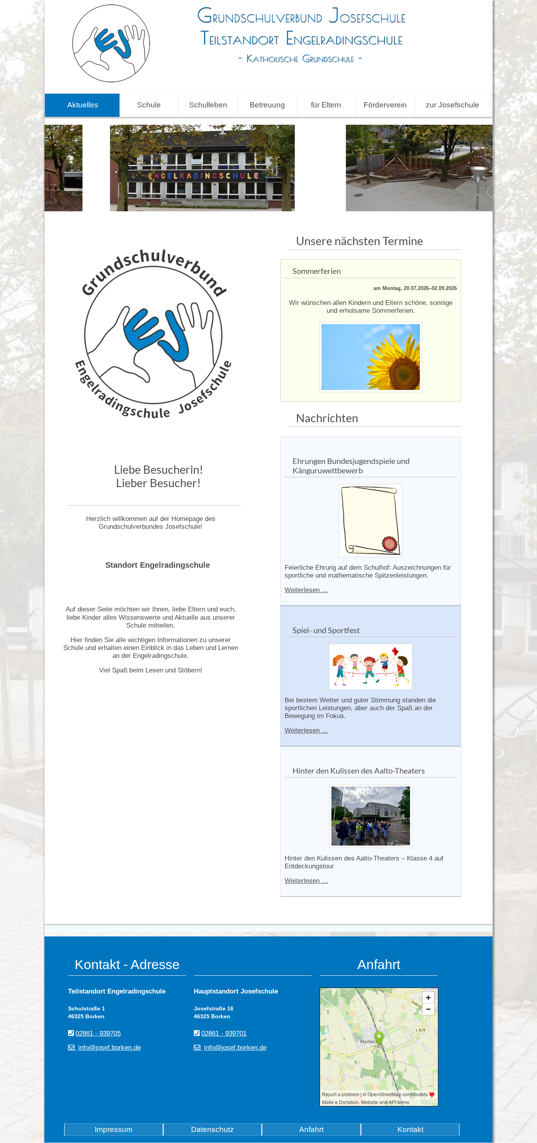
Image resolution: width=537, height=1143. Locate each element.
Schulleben (208, 105)
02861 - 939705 (98, 1033)
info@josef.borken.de (109, 1047)
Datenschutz (212, 1129)
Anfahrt (311, 1129)
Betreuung (267, 105)
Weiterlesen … (306, 590)
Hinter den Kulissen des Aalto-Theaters (358, 770)
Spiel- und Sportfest (326, 630)
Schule (149, 105)
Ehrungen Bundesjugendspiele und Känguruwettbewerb (351, 465)
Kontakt (410, 1129)
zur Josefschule (452, 105)
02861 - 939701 (223, 1033)
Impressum (113, 1129)
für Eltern (326, 105)
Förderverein (385, 105)
